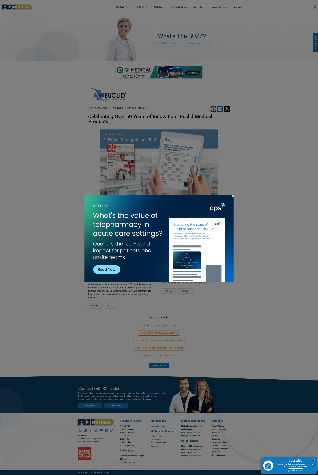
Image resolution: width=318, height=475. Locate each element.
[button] (315, 460)
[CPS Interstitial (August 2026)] (159, 281)
